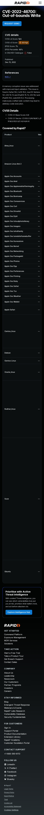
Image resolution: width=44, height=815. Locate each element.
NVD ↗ (8, 77)
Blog (6, 702)
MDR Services (10, 640)
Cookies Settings (11, 810)
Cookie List (8, 803)
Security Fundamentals (14, 717)
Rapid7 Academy (12, 740)
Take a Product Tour (14, 656)
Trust (6, 799)
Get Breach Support (13, 659)
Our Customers (11, 682)
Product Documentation (15, 734)
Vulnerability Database (14, 714)
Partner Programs (12, 685)
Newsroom (9, 679)
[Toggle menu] (40, 3)
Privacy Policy (9, 792)
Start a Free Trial (12, 653)
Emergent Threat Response (17, 705)
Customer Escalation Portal (16, 743)
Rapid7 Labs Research (14, 711)
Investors (8, 688)
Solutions (8, 643)
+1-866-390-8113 (12, 753)
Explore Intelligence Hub (19, 612)
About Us (8, 673)
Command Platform (13, 634)
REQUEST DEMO (12, 23)
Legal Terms (8, 789)
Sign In (7, 728)
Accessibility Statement (12, 806)
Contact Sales (10, 662)
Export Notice (9, 796)
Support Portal (11, 731)
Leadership (9, 676)
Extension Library (12, 737)
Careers (7, 691)
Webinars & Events (13, 708)
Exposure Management (15, 637)
